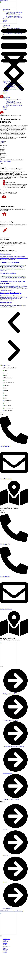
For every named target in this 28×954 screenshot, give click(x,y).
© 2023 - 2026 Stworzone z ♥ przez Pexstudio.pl (11, 911)
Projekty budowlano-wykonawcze (14, 99)
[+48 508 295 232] (14, 541)
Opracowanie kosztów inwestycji (14, 105)
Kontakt (5, 109)
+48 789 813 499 (5, 446)
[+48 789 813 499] (14, 443)
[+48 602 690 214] (14, 573)
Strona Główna (6, 9)
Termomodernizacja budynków (13, 102)
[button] (14, 51)
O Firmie (5, 107)
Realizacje (5, 106)
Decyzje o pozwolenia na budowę (14, 103)
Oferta (4, 10)
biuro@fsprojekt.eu (6, 479)
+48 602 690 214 (5, 576)
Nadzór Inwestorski (10, 101)
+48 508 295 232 (5, 544)
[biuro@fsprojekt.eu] (14, 475)
